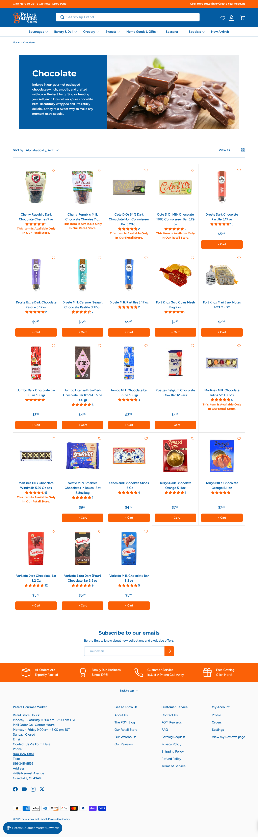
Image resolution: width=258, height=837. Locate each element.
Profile (216, 715)
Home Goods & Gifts (140, 32)
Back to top (127, 690)
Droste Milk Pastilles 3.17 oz (129, 302)
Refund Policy (171, 759)
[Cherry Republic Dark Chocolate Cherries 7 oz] (36, 187)
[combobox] (128, 17)
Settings (218, 730)
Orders (217, 722)
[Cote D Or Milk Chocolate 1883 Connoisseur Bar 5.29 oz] (175, 187)
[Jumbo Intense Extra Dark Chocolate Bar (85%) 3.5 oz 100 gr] (82, 363)
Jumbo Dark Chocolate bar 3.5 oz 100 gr (36, 392)
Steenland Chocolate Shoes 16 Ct (129, 485)
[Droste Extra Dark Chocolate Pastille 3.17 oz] (36, 275)
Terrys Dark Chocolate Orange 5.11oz (175, 485)
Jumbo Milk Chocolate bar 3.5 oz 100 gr (129, 392)
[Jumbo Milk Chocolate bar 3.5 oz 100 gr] (129, 363)
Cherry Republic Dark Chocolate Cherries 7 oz (36, 217)
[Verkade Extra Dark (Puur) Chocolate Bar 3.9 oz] (82, 548)
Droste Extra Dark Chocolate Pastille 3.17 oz (36, 304)
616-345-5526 (23, 763)
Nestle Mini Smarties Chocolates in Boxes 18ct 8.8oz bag (83, 488)
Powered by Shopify (59, 819)
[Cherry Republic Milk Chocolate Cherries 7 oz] (82, 187)
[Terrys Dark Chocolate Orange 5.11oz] (175, 456)
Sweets (110, 32)
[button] (242, 18)
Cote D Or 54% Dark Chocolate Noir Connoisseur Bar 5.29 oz (129, 219)
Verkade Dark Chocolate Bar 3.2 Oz (36, 578)
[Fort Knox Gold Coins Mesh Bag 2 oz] (175, 275)
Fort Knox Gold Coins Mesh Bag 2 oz (175, 304)
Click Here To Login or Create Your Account (217, 3)
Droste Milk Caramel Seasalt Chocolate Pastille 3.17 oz (82, 304)
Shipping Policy (172, 751)
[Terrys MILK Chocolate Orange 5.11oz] (222, 456)
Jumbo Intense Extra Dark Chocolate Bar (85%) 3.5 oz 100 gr (82, 395)
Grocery (89, 32)
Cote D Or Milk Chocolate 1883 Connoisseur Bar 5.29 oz (175, 219)
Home (16, 42)
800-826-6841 (23, 754)
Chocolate (29, 42)
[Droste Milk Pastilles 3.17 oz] (129, 275)
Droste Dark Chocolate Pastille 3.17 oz (222, 217)
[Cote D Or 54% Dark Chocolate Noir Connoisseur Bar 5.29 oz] (129, 187)
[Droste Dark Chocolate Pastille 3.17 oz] (222, 187)
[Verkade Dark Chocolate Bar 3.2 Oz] (36, 548)
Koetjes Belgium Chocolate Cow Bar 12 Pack (175, 392)
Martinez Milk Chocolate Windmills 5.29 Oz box (36, 485)
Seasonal (172, 32)
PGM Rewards (171, 722)
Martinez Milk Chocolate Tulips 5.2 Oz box (221, 392)
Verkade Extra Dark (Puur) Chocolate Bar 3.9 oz (82, 578)
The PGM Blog (124, 722)
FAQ (164, 730)
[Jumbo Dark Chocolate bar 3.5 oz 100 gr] (36, 363)
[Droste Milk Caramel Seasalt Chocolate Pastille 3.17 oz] (82, 275)
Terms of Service (173, 766)
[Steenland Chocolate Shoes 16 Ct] (129, 456)
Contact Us (169, 715)
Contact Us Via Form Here (31, 744)
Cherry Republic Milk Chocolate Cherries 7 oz (82, 217)
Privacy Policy (171, 744)
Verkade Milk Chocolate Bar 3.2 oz (129, 578)
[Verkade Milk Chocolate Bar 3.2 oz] (129, 548)
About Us (121, 715)
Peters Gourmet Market (34, 819)
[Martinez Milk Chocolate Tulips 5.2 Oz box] (222, 363)
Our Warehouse (125, 737)
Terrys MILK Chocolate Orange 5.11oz (222, 485)
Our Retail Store (125, 730)
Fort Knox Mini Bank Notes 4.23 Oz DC (222, 304)
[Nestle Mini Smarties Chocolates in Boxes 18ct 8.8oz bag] (82, 456)
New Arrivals (220, 32)
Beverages (36, 32)
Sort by (18, 150)
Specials (195, 32)
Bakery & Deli (63, 32)
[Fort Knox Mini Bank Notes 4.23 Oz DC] (222, 275)
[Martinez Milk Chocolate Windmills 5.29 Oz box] (36, 456)
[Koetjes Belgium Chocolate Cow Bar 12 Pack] (175, 363)
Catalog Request (173, 737)
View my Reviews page (228, 737)
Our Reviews (123, 744)
